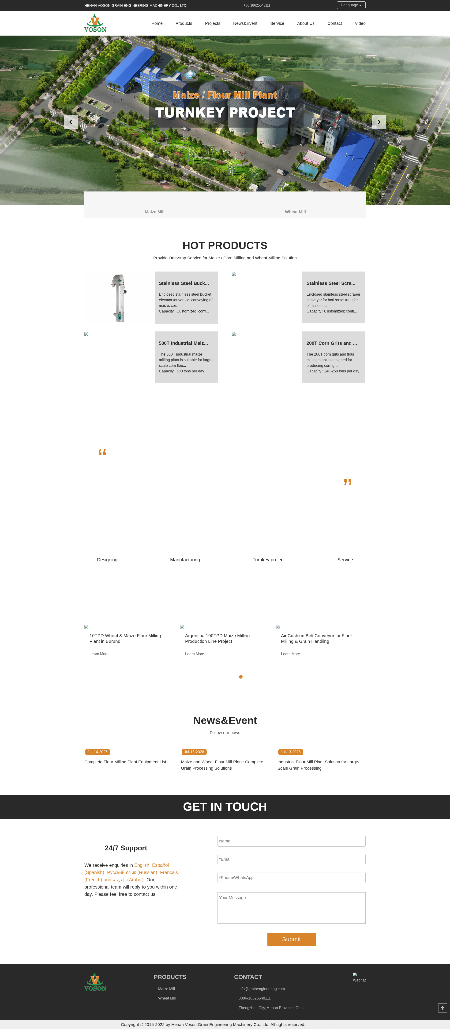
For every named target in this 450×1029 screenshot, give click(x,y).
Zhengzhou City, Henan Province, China (272, 1008)
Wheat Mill (167, 998)
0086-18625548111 (255, 998)
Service (277, 23)
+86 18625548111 (257, 5)
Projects (212, 23)
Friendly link (318, 1024)
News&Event (245, 23)
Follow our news (225, 733)
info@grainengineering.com (262, 989)
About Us (306, 23)
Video (360, 23)
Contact (334, 23)
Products (184, 23)
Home (157, 23)
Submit (291, 939)
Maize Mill (166, 989)
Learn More (225, 506)
